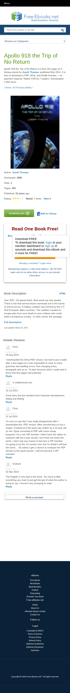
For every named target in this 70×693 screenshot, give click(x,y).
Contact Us (35, 615)
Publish (35, 590)
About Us (35, 608)
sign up (49, 246)
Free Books (35, 580)
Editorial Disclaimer (35, 647)
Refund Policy (35, 640)
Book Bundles (35, 587)
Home (35, 605)
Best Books (35, 583)
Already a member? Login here (35, 263)
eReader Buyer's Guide (35, 611)
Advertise (35, 650)
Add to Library (48, 213)
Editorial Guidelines (35, 644)
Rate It (47, 198)
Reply (9, 376)
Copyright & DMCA (35, 631)
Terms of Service (35, 634)
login (49, 242)
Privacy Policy (35, 637)
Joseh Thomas (30, 72)
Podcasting (35, 593)
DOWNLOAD (17, 213)
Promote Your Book (35, 596)
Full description (13, 322)
